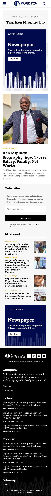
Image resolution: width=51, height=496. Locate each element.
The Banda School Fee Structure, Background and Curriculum (18, 296)
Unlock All (25, 218)
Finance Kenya (10, 149)
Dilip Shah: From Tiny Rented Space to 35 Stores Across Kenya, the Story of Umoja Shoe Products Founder (17, 266)
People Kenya (11, 276)
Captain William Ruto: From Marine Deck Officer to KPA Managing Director (17, 282)
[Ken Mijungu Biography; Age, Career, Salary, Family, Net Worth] (25, 119)
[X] (39, 356)
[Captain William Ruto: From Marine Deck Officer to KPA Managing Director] (40, 281)
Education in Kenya (13, 291)
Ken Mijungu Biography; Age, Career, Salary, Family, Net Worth (25, 159)
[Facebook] (29, 356)
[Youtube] (44, 356)
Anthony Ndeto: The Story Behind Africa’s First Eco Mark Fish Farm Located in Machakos (17, 249)
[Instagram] (34, 356)
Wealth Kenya (11, 241)
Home (14, 16)
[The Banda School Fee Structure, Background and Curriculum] (40, 295)
